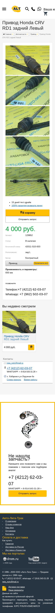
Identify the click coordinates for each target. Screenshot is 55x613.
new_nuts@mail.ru (15, 363)
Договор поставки (16, 587)
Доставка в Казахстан (15, 550)
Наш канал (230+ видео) (37, 563)
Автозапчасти (21, 34)
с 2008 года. (7, 563)
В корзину (28, 212)
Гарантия (9, 544)
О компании (10, 521)
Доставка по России (14, 547)
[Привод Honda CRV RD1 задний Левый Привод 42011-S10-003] (28, 74)
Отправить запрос (27, 219)
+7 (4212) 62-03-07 (19, 368)
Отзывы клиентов (13, 524)
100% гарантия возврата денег (27, 205)
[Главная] (16, 9)
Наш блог (9, 528)
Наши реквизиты (16, 590)
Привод (33, 34)
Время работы (30, 380)
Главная (8, 34)
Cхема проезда (14, 380)
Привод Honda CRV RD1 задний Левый (16, 338)
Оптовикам (10, 531)
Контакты (9, 534)
